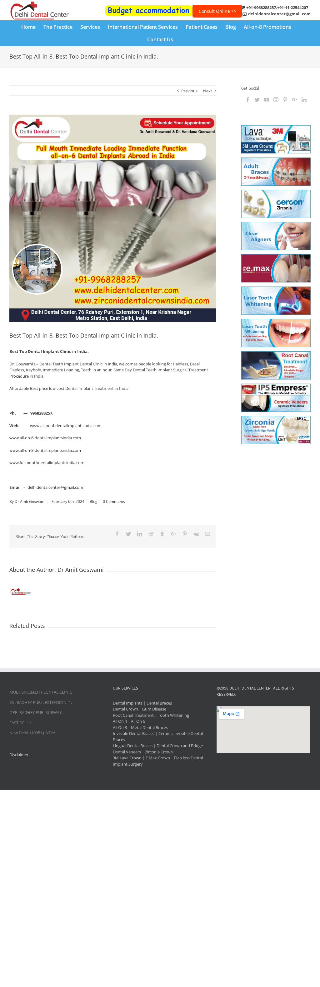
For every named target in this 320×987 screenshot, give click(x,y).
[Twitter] (257, 99)
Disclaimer (18, 754)
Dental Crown (125, 709)
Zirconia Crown (159, 752)
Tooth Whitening (173, 715)
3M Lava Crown (127, 758)
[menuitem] (32, 27)
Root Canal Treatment (133, 715)
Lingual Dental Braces (132, 745)
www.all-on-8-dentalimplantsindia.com (45, 450)
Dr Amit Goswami (30, 501)
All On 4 (120, 721)
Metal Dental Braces (149, 727)
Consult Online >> (217, 11)
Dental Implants (127, 703)
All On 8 (120, 727)
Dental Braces (159, 703)
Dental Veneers (127, 752)
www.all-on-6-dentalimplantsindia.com (45, 438)
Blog (94, 501)
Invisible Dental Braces (133, 733)
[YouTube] (266, 99)
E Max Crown (158, 758)
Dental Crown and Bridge (180, 745)
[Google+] (294, 99)
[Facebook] (247, 99)
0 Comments (114, 501)
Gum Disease (154, 709)
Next (207, 91)
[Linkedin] (304, 99)
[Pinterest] (285, 99)
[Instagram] (275, 99)
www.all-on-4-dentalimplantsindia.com (66, 425)
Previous (189, 91)
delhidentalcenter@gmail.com (55, 487)
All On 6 (138, 721)
